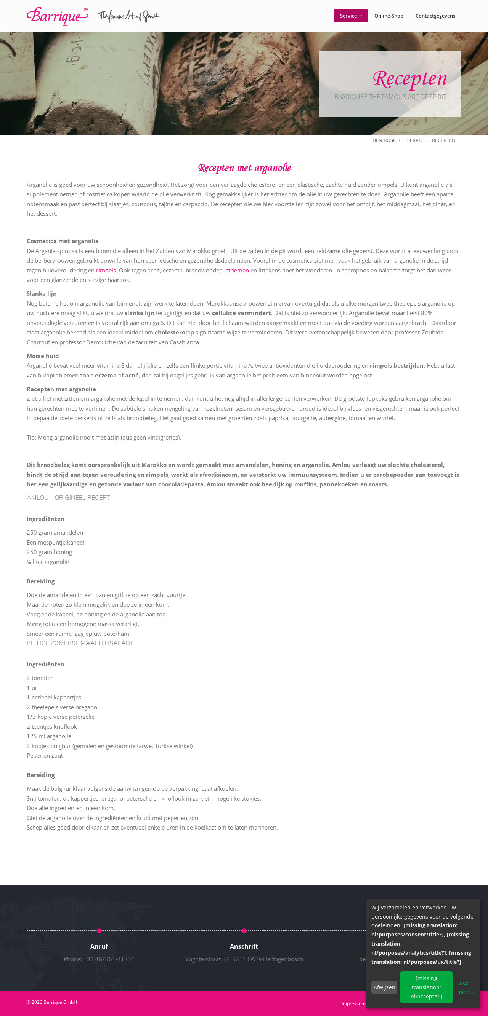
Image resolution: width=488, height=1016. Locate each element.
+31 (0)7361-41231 (109, 959)
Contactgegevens (435, 15)
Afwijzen (384, 987)
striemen (237, 270)
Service (349, 15)
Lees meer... (466, 987)
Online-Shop (388, 15)
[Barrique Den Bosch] (93, 16)
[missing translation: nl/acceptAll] (427, 987)
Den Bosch (386, 140)
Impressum (354, 1003)
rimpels (106, 270)
